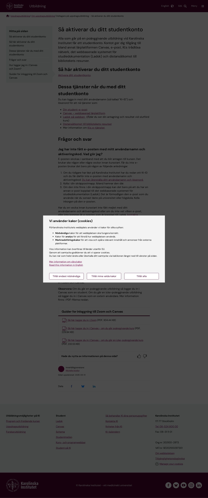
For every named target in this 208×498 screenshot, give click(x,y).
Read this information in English (66, 265)
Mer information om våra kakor (65, 261)
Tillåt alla (142, 276)
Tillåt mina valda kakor (104, 276)
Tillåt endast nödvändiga (66, 276)
